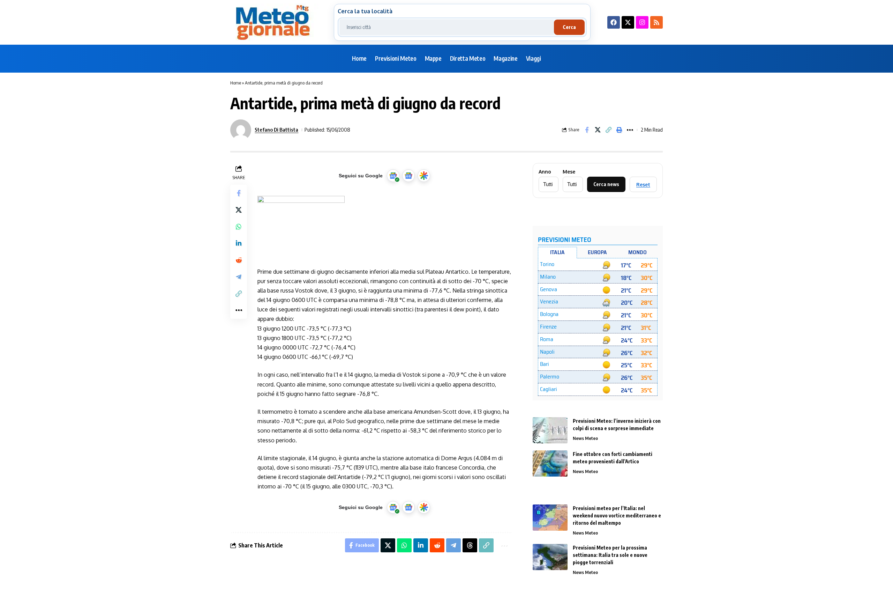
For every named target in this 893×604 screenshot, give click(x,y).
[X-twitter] (628, 22)
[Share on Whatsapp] (238, 226)
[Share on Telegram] (238, 276)
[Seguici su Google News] (408, 175)
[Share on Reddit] (238, 260)
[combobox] (447, 27)
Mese (569, 172)
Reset (643, 184)
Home (235, 83)
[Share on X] (597, 129)
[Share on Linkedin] (238, 243)
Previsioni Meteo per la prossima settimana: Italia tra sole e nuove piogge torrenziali (610, 555)
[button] (608, 129)
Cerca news (606, 184)
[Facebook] (613, 22)
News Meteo (585, 438)
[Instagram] (642, 22)
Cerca (569, 27)
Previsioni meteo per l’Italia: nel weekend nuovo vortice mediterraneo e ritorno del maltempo (617, 515)
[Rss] (656, 22)
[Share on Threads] (470, 545)
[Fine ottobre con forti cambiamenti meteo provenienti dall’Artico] (550, 463)
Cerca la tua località (365, 11)
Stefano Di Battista (276, 129)
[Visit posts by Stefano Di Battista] (240, 129)
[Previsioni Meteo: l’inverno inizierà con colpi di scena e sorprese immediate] (550, 430)
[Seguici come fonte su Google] (393, 175)
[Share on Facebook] (587, 129)
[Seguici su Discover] (424, 175)
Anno (545, 172)
